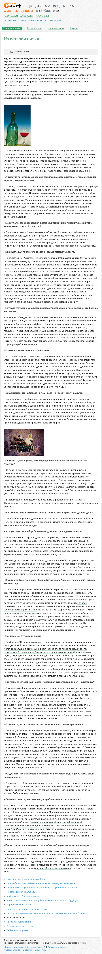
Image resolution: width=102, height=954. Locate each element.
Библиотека (49, 10)
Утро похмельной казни (19, 904)
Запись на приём (20, 10)
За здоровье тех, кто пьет (21, 926)
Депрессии (26, 15)
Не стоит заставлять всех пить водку (27, 909)
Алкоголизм (11, 15)
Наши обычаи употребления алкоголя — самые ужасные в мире (41, 883)
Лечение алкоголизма (14, 947)
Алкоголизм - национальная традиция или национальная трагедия (42, 887)
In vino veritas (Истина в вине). (23, 896)
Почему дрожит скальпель (21, 892)
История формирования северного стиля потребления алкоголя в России (46, 913)
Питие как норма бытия (19, 922)
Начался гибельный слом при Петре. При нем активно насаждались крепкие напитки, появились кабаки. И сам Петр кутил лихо (50, 606)
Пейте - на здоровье (18, 930)
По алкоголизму (13, 28)
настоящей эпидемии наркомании (53, 868)
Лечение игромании (57, 947)
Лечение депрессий (36, 947)
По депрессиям (56, 28)
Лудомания (42, 15)
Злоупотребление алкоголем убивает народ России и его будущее (42, 900)
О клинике (27, 950)
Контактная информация (32, 20)
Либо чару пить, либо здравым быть (26, 879)
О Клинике (10, 20)
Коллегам (55, 20)
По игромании (34, 28)
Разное (74, 28)
